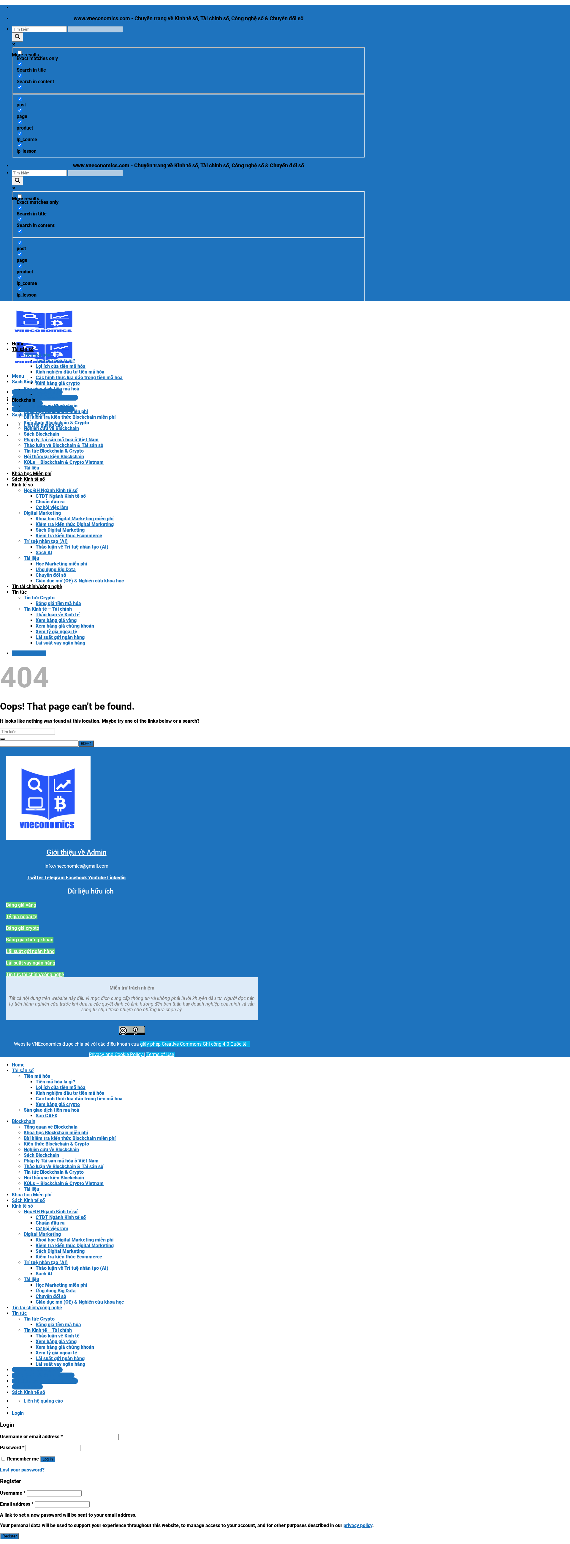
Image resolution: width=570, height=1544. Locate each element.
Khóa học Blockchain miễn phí (56, 411)
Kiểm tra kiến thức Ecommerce (69, 535)
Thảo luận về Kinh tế (58, 614)
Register (9, 1536)
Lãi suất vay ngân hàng (60, 643)
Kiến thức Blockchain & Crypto (56, 423)
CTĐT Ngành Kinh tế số (61, 496)
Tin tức (19, 592)
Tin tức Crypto (39, 598)
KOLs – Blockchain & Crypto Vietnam (64, 462)
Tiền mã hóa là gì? (55, 360)
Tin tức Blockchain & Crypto (54, 451)
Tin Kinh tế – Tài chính (48, 609)
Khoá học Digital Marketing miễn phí (75, 519)
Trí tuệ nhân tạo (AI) (46, 541)
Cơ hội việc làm (52, 507)
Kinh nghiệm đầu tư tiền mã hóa (70, 372)
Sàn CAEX (46, 394)
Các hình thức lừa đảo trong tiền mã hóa (79, 377)
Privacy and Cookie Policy (116, 1054)
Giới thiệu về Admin (77, 852)
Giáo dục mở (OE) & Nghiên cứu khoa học (80, 581)
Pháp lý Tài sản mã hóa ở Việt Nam (61, 439)
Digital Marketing (42, 513)
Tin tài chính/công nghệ (37, 586)
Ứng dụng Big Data (56, 569)
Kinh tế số (22, 485)
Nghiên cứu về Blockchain (51, 428)
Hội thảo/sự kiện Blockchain (54, 456)
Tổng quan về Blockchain (50, 406)
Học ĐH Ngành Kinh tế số (50, 490)
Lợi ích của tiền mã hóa (61, 366)
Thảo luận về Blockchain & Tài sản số (63, 445)
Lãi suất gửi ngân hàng (60, 637)
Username (13, 1493)
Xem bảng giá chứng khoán (65, 626)
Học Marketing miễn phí (61, 564)
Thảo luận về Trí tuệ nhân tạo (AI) (72, 547)
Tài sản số (23, 349)
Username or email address (31, 1436)
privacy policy (357, 1525)
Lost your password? (22, 1470)
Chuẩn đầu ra (50, 502)
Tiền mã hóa (37, 355)
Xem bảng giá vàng (56, 620)
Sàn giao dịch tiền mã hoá (51, 389)
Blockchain (23, 400)
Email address (17, 1504)
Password (12, 1447)
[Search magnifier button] (17, 37)
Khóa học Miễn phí (31, 473)
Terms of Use (160, 1054)
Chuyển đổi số (51, 575)
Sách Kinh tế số (28, 479)
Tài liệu (31, 468)
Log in (47, 1459)
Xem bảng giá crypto (58, 383)
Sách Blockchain (41, 434)
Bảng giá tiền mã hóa (58, 603)
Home (18, 343)
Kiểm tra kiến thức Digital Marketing (75, 524)
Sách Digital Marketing (60, 530)
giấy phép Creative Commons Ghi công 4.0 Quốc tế (194, 1044)
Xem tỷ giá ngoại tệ (56, 631)
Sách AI (44, 552)
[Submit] (2, 739)
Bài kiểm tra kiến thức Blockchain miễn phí (70, 417)
